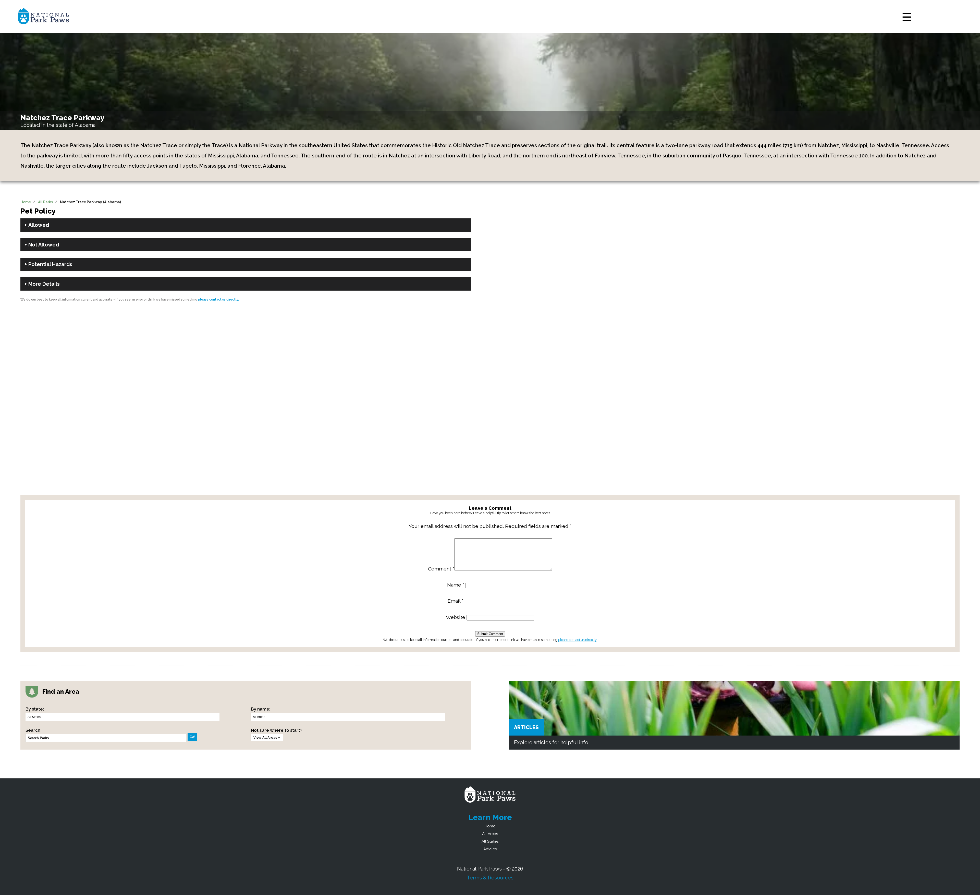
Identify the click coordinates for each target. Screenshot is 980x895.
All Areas (490, 833)
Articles (526, 727)
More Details (44, 284)
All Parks (45, 202)
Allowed (38, 225)
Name (455, 585)
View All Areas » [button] (266, 737)
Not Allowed (43, 245)
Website (455, 617)
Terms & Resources (490, 878)
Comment (441, 569)
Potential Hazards (50, 264)
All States (490, 841)
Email (455, 601)
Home (25, 202)
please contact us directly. (218, 299)
